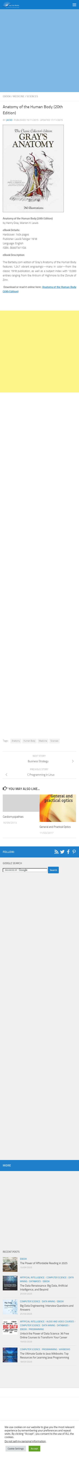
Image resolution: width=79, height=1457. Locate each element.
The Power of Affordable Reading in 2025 (43, 1263)
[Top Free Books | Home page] (13, 4)
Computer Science (56, 1277)
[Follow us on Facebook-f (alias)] (68, 852)
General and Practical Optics (55, 827)
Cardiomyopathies (13, 816)
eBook (7, 96)
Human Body (29, 741)
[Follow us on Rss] (56, 852)
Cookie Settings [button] (16, 1448)
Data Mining (48, 1301)
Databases (35, 1281)
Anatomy (16, 741)
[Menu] (74, 4)
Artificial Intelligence (32, 1277)
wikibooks (64, 1349)
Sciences (32, 96)
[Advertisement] (39, 50)
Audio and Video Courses (60, 1321)
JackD (9, 120)
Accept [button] (34, 1448)
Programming (36, 1329)
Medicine (18, 96)
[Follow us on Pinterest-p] (74, 852)
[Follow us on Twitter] (62, 852)
